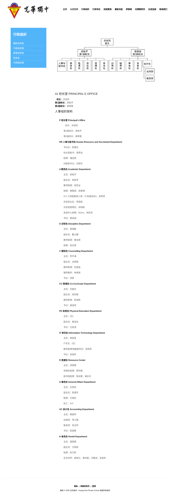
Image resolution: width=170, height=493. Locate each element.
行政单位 (96, 9)
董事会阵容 (18, 53)
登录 (94, 486)
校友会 (16, 58)
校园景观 (108, 9)
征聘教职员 (140, 9)
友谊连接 (152, 9)
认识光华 (74, 9)
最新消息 (119, 9)
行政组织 (85, 9)
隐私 (76, 486)
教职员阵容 (18, 43)
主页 (65, 9)
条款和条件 (85, 486)
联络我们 (163, 9)
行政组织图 (18, 48)
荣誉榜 (129, 9)
